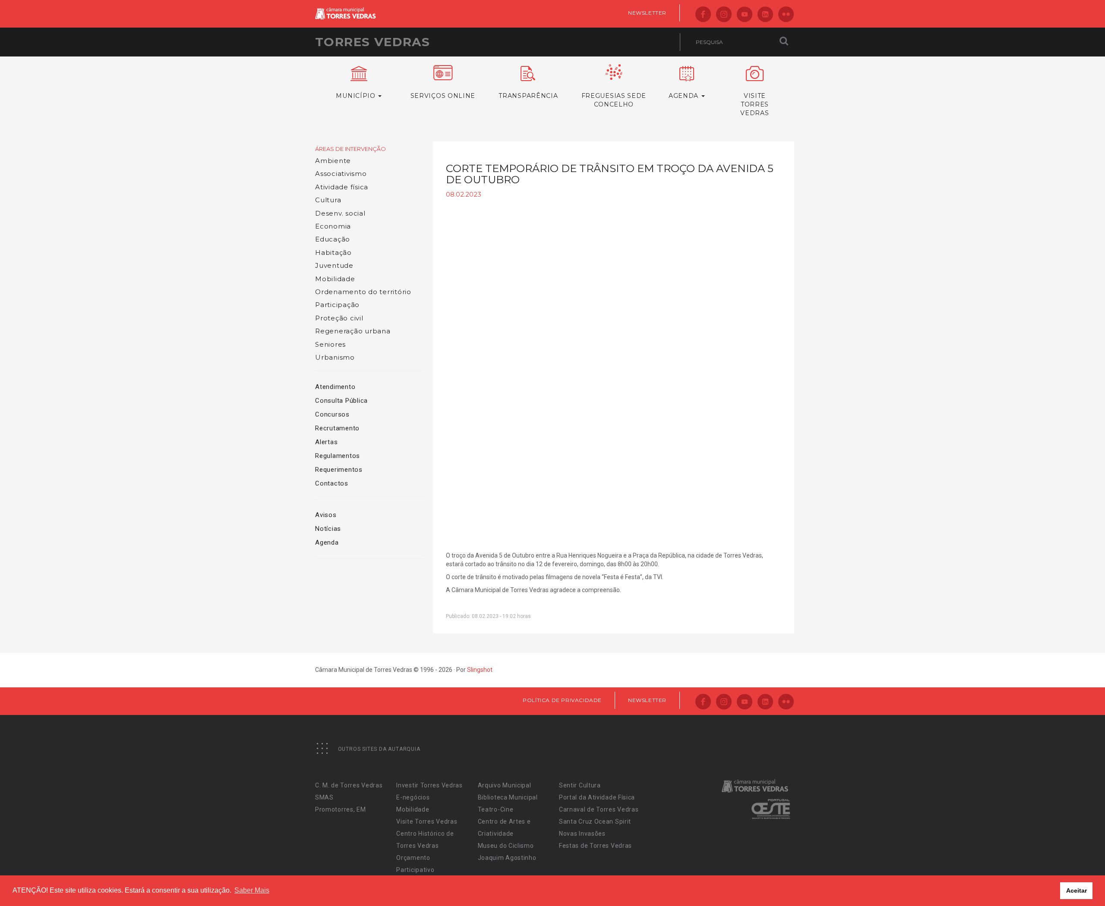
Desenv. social (340, 213)
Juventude (334, 265)
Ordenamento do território (363, 292)
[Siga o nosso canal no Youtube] (744, 14)
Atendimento (335, 387)
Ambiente (333, 161)
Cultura (328, 200)
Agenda (327, 542)
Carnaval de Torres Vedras (599, 809)
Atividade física (341, 187)
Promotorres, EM (340, 809)
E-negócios (412, 797)
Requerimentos (339, 469)
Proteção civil (339, 318)
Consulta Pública (341, 400)
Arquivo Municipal (504, 785)
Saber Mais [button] (251, 890)
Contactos (331, 483)
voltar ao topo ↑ (1065, 880)
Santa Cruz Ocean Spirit (595, 821)
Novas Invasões (582, 833)
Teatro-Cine (496, 809)
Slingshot (480, 669)
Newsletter (647, 12)
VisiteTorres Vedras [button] (754, 104)
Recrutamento (337, 428)
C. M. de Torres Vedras (348, 785)
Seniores (330, 344)
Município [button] (356, 96)
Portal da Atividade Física (597, 797)
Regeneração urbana (353, 331)
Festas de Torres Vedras (595, 845)
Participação (337, 305)
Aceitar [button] (1076, 890)
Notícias (328, 529)
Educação (332, 239)
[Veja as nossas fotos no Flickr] (786, 14)
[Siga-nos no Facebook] (703, 14)
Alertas (326, 442)
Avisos (326, 515)
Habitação (333, 252)
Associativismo (341, 173)
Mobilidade (335, 279)
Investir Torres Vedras (429, 785)
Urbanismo (335, 357)
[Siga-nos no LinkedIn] (765, 14)
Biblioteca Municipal (508, 797)
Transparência (528, 96)
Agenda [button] (685, 96)
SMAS (324, 797)
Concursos (332, 414)
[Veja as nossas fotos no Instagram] (724, 14)
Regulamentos (337, 456)
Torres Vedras (372, 41)
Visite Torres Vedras (426, 821)
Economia (333, 226)
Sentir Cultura (580, 785)
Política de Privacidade (562, 700)
